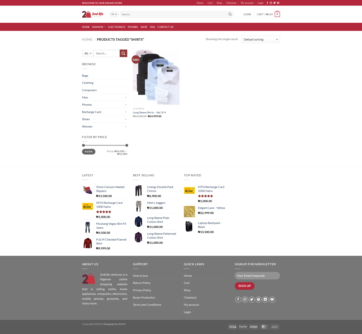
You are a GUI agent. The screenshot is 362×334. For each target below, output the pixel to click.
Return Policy (141, 282)
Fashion (97, 26)
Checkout (231, 2)
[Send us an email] (278, 3)
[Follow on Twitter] (274, 3)
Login (260, 2)
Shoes (86, 119)
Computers (89, 90)
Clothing (87, 82)
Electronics (116, 26)
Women (87, 126)
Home (200, 2)
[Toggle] (125, 97)
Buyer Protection (144, 297)
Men (85, 97)
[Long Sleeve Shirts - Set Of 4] (156, 77)
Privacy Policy (142, 290)
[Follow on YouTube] (272, 300)
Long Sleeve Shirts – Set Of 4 (149, 112)
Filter (88, 151)
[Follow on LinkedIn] (265, 300)
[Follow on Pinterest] (258, 300)
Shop (219, 2)
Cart (210, 2)
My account (247, 2)
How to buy (140, 275)
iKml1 (122, 324)
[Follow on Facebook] (267, 3)
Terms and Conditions (147, 304)
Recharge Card (91, 112)
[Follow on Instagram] (271, 3)
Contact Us (165, 26)
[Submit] (230, 14)
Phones (133, 26)
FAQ (152, 26)
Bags (85, 75)
